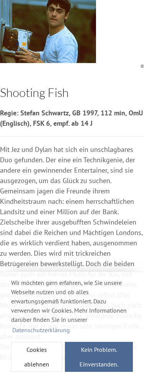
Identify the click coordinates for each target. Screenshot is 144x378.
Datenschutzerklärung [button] (41, 330)
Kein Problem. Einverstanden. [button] (98, 357)
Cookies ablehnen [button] (36, 357)
